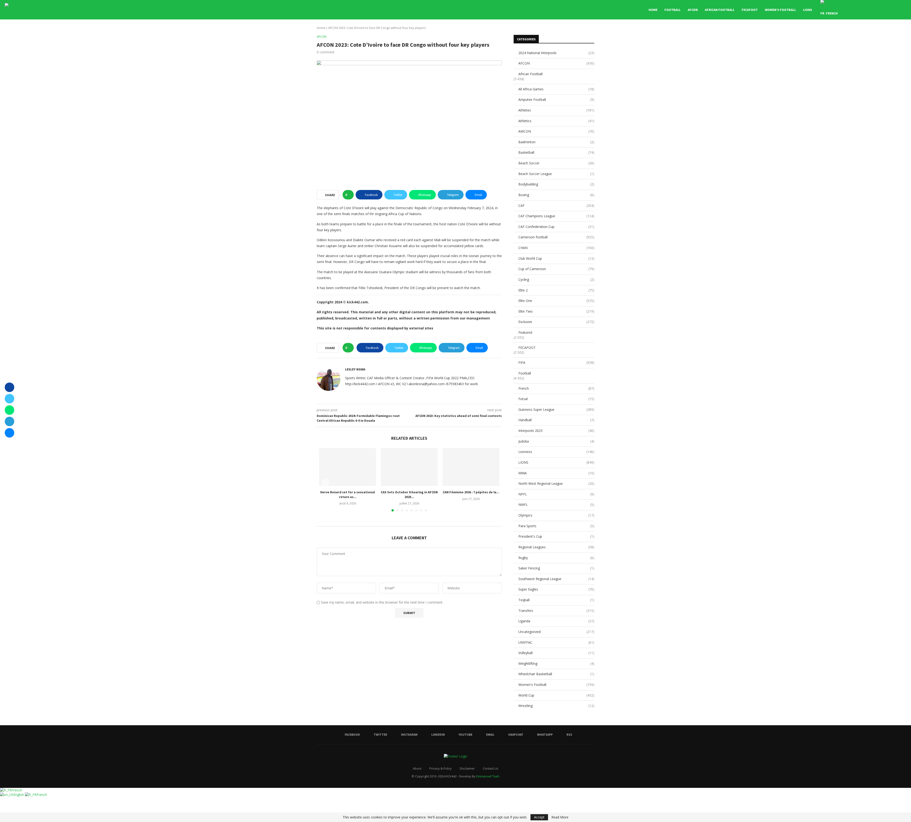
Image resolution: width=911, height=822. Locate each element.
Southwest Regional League (556, 579)
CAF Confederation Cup (556, 226)
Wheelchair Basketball (556, 674)
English (19, 794)
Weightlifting (556, 663)
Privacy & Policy (440, 768)
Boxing (556, 195)
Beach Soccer (556, 163)
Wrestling (556, 705)
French (556, 388)
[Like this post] (349, 194)
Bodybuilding (556, 184)
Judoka (556, 441)
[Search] (904, 9)
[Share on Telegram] (9, 421)
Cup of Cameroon (556, 269)
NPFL (556, 494)
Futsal (556, 399)
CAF (556, 205)
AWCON (556, 131)
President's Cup (556, 536)
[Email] (881, 9)
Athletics (556, 121)
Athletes (556, 110)
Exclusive (556, 321)
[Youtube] (876, 9)
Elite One (556, 300)
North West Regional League (556, 483)
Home (653, 10)
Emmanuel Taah (487, 776)
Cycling (556, 279)
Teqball (556, 600)
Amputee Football (556, 99)
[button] (325, 483)
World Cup (556, 695)
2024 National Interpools (556, 53)
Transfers (556, 610)
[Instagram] (866, 9)
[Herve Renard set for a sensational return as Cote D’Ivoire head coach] (347, 467)
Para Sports (556, 526)
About (417, 768)
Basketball (556, 152)
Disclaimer (467, 768)
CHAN (556, 247)
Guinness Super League (556, 409)
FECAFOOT (750, 10)
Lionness (556, 451)
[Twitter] (861, 9)
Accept (539, 817)
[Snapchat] (886, 9)
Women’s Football (780, 10)
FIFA (556, 362)
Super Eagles (556, 589)
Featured (525, 332)
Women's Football (556, 684)
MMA (556, 473)
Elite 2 (556, 290)
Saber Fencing (556, 568)
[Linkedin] (871, 9)
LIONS (807, 10)
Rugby (556, 557)
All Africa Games (556, 89)
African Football (719, 10)
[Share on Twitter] (9, 398)
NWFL (556, 504)
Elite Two (556, 311)
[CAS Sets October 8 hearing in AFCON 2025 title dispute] (409, 467)
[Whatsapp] (891, 9)
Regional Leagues (556, 547)
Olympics (556, 515)
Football (673, 10)
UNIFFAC (556, 642)
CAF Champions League (556, 216)
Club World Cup (556, 258)
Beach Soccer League (556, 173)
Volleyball (556, 653)
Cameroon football (556, 237)
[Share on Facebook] (9, 387)
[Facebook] (856, 9)
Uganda (556, 621)
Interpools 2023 (556, 430)
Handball (556, 420)
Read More (559, 817)
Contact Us (490, 768)
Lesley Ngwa (355, 369)
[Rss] (896, 9)
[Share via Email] (9, 433)
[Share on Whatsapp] (9, 410)
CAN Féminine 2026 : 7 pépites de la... (471, 492)
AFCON (693, 10)
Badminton (556, 142)
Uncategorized (556, 631)
